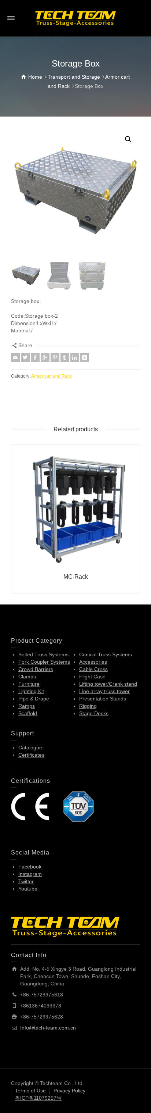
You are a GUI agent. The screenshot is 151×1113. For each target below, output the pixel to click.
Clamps (27, 676)
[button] (128, 139)
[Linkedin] (74, 357)
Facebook (30, 867)
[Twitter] (25, 357)
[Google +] (45, 357)
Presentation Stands (102, 699)
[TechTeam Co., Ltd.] (75, 18)
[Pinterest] (55, 357)
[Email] (15, 357)
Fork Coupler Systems (44, 662)
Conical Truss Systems (105, 654)
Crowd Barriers (35, 669)
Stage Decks (93, 713)
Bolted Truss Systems (43, 654)
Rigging (88, 706)
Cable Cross (93, 669)
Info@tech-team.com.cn (48, 1028)
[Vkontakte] (84, 357)
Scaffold (27, 713)
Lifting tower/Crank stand (108, 684)
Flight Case (92, 676)
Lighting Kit (31, 691)
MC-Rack (75, 577)
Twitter (26, 881)
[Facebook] (35, 357)
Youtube (27, 889)
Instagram (30, 874)
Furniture (29, 684)
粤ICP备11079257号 (38, 1098)
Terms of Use (30, 1091)
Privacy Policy (69, 1091)
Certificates (31, 755)
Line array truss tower (104, 691)
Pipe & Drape (33, 699)
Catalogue (30, 747)
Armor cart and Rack (51, 376)
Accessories (93, 662)
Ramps (26, 706)
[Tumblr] (64, 357)
